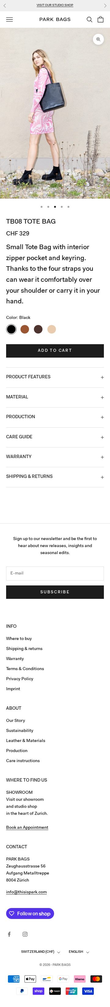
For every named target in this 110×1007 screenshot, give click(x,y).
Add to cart (55, 351)
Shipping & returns (24, 649)
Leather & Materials (25, 741)
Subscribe (55, 592)
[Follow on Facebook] (9, 934)
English (76, 952)
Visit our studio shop (55, 5)
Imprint (13, 689)
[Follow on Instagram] (25, 934)
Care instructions (23, 761)
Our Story (15, 721)
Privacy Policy (19, 679)
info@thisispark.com (26, 892)
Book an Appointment (27, 828)
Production (17, 751)
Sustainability (19, 731)
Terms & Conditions (25, 669)
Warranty (15, 659)
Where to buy (19, 639)
